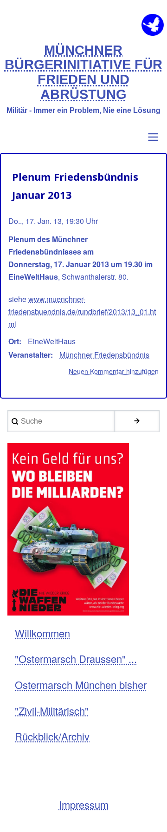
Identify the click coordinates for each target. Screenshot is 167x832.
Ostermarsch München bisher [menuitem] (81, 684)
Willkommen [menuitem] (42, 633)
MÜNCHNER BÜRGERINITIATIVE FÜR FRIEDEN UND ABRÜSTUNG (83, 72)
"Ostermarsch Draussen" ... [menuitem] (76, 658)
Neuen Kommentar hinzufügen (114, 371)
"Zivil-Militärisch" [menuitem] (52, 710)
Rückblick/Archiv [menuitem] (52, 736)
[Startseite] (152, 25)
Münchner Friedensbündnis (104, 354)
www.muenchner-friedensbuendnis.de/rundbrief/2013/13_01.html (82, 311)
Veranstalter (29, 354)
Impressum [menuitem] (84, 804)
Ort (13, 341)
